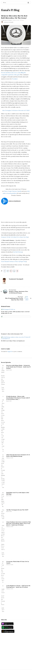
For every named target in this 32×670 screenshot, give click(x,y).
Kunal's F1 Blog (10, 10)
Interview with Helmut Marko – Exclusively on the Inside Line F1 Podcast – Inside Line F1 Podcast (18, 367)
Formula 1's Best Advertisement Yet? (12, 334)
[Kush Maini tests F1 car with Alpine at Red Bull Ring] (3, 499)
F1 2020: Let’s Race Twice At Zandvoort (13, 341)
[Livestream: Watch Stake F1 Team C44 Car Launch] (3, 572)
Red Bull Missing (17, 252)
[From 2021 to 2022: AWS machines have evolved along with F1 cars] (16, 309)
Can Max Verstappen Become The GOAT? (17, 510)
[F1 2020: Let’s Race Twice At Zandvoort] (16, 337)
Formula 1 (15, 79)
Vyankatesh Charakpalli (8, 22)
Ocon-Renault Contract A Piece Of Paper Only (13, 261)
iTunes (6, 191)
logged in (10, 351)
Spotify (19, 191)
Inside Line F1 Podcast (7, 20)
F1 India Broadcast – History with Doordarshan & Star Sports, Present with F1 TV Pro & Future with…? (18, 398)
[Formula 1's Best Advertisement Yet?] (16, 324)
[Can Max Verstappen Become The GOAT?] (3, 514)
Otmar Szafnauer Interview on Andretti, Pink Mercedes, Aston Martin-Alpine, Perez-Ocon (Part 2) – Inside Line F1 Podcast (18, 523)
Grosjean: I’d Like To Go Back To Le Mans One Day (14, 237)
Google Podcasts (12, 191)
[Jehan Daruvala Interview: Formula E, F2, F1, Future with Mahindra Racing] (3, 472)
